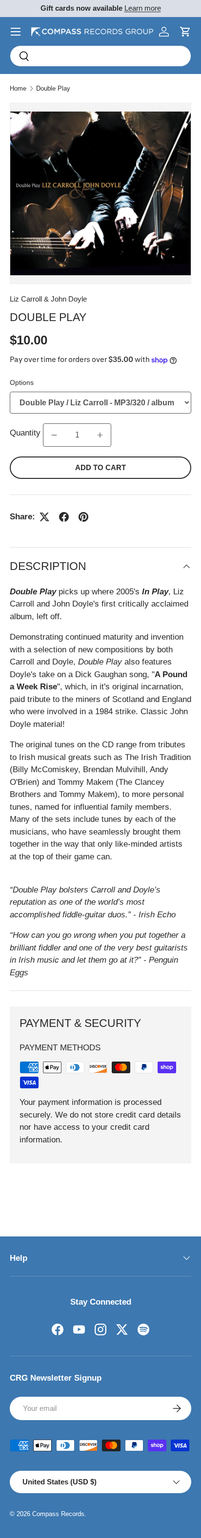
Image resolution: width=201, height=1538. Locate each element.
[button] (185, 31)
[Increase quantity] (100, 435)
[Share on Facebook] (64, 517)
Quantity (26, 432)
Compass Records (58, 1514)
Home (18, 88)
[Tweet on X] (44, 517)
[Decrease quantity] (54, 435)
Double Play (53, 88)
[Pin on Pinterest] (83, 517)
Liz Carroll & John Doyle (48, 299)
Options (22, 382)
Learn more (142, 8)
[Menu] (15, 31)
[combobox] (100, 56)
